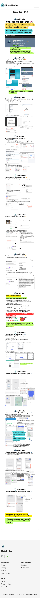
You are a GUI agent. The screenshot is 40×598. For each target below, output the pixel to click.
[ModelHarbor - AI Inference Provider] (10, 5)
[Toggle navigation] (36, 5)
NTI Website (25, 568)
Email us (24, 565)
